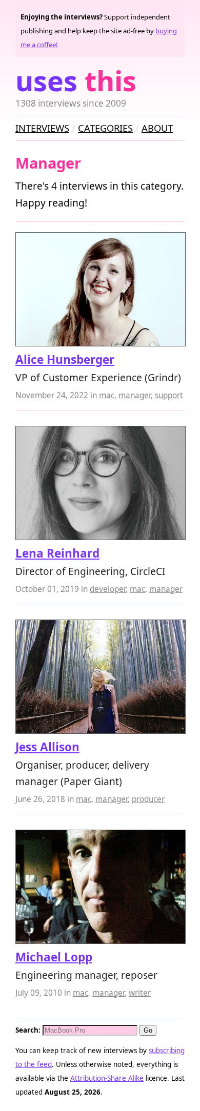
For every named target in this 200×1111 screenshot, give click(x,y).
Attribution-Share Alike (107, 1078)
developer (108, 589)
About (157, 127)
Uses (75, 80)
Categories (105, 127)
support (169, 395)
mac (106, 395)
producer (148, 799)
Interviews (42, 127)
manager (134, 395)
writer (140, 992)
